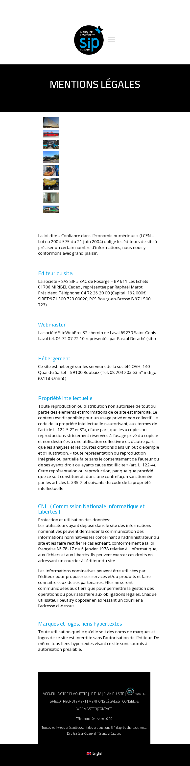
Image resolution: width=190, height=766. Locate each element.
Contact (105, 708)
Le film (95, 693)
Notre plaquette (72, 693)
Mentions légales (104, 701)
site (151, 338)
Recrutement (74, 701)
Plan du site (113, 693)
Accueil (49, 693)
